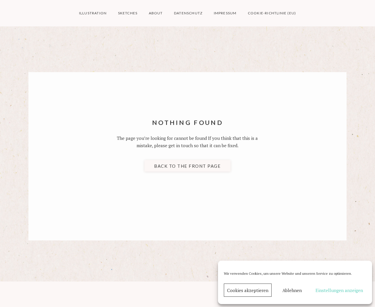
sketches (128, 13)
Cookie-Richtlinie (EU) (272, 13)
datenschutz (188, 13)
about (156, 13)
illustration (93, 13)
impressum (225, 13)
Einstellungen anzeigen (339, 290)
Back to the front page (187, 166)
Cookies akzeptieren (247, 290)
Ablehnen (292, 290)
